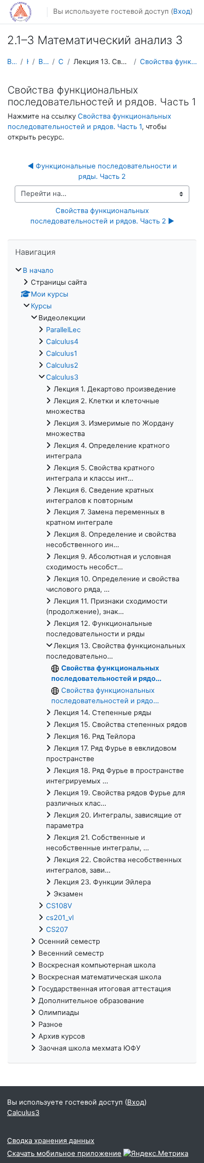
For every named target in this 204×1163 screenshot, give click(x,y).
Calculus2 (62, 365)
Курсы (27, 61)
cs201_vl (60, 917)
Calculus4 (62, 341)
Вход (181, 11)
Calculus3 (61, 61)
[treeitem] (102, 660)
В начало (12, 61)
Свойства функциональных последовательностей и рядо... (168, 61)
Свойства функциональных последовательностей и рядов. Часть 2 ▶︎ (102, 215)
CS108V (59, 906)
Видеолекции (43, 61)
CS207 (57, 929)
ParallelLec (63, 330)
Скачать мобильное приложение (64, 1153)
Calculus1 (61, 353)
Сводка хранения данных (50, 1140)
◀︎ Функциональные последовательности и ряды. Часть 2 (103, 171)
